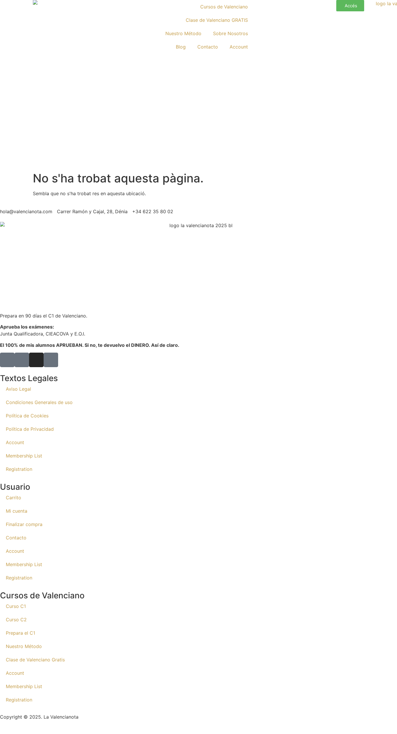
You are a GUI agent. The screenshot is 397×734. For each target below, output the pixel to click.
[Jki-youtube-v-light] (22, 360)
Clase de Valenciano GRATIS (217, 20)
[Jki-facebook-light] (7, 360)
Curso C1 (16, 606)
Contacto (207, 47)
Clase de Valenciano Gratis (35, 660)
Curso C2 (16, 619)
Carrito (13, 497)
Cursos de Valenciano (224, 7)
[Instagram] (36, 360)
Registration (19, 469)
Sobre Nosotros (230, 33)
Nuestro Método (183, 33)
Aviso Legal (18, 389)
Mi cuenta (16, 511)
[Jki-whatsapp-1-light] (51, 360)
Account (239, 47)
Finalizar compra (24, 524)
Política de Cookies (27, 416)
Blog (181, 47)
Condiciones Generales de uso (39, 402)
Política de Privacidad (30, 429)
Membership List (24, 456)
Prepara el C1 (20, 633)
